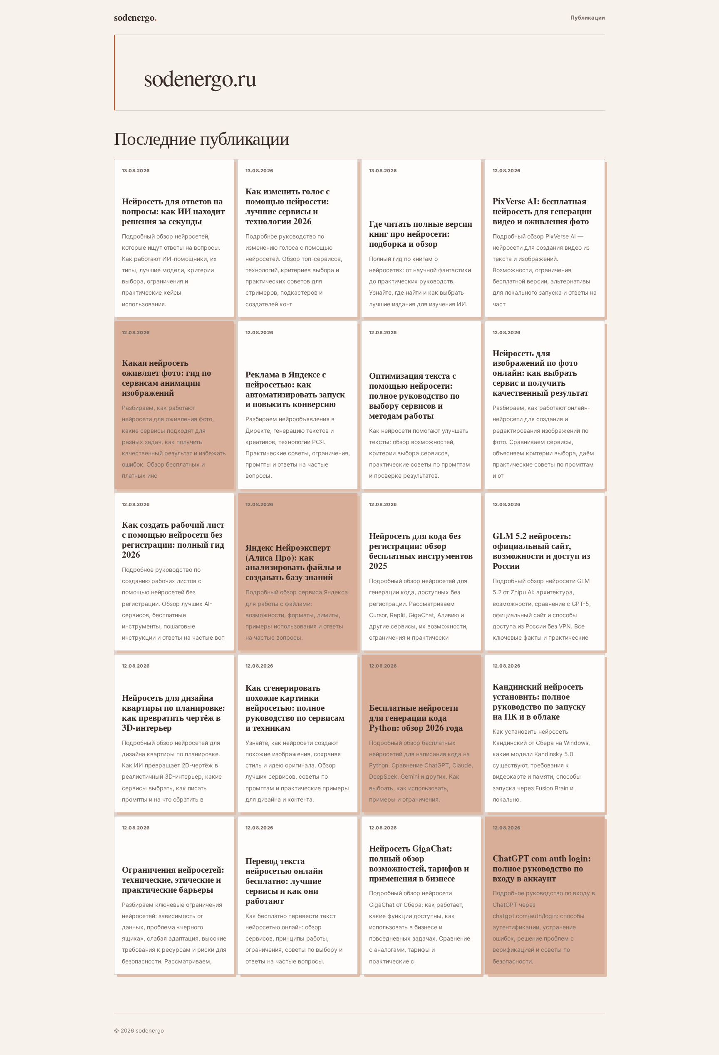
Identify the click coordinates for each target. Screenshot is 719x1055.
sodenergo (135, 17)
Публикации (587, 17)
